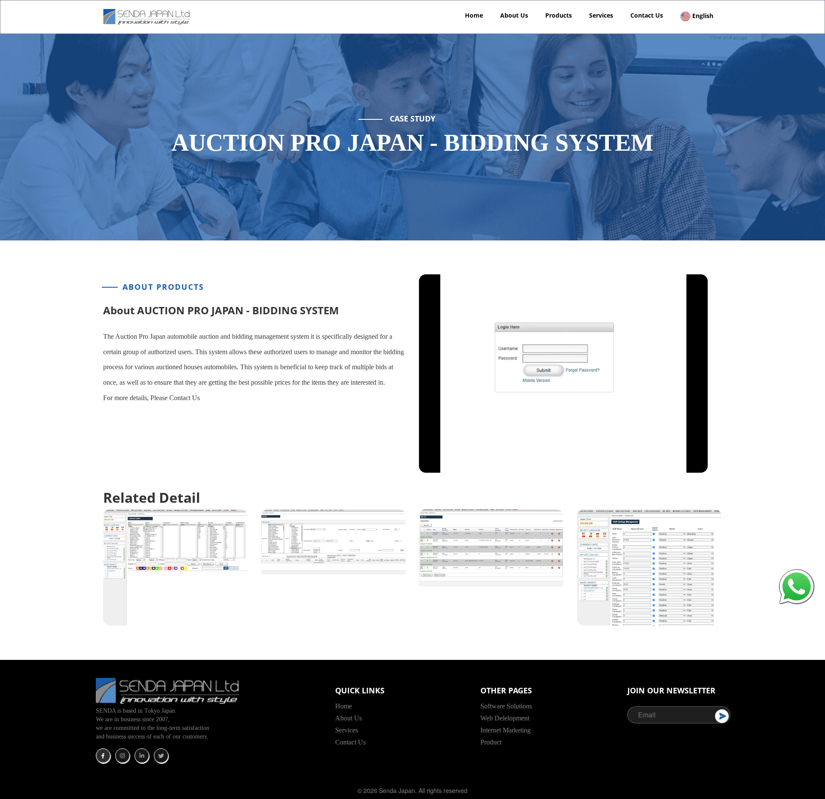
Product (490, 742)
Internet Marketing (505, 730)
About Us (514, 15)
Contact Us (646, 15)
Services (601, 15)
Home (474, 15)
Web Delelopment (504, 718)
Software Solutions (506, 706)
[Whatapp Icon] (796, 586)
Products (558, 15)
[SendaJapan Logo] (147, 16)
